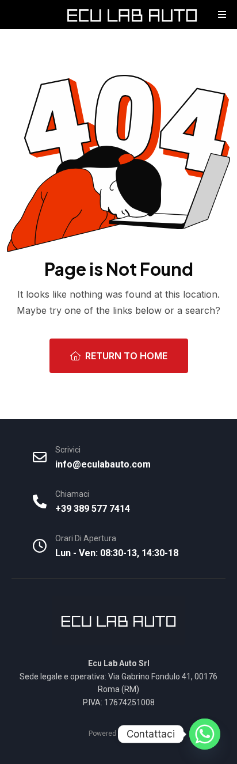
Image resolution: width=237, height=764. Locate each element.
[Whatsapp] (204, 734)
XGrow (138, 733)
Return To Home (126, 356)
